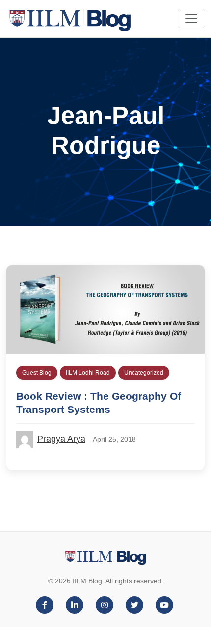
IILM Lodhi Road (88, 372)
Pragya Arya (61, 439)
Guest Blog (37, 372)
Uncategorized (143, 372)
